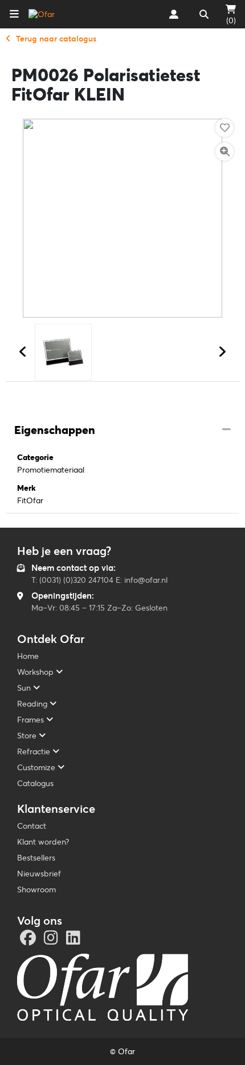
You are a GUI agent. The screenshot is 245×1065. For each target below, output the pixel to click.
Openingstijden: (62, 595)
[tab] (122, 430)
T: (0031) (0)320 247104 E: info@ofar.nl (99, 580)
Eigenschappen (54, 430)
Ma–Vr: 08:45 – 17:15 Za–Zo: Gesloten (99, 608)
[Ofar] (41, 14)
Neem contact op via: (73, 567)
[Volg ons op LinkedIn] (74, 940)
